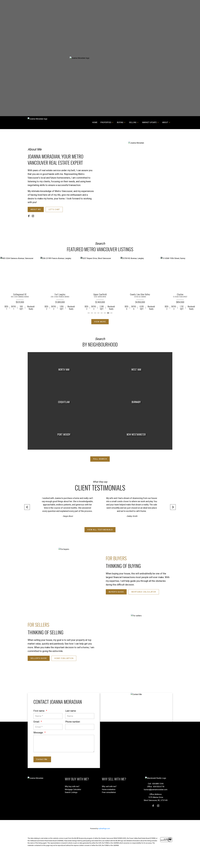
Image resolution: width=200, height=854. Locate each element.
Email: (36, 721)
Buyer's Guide (116, 592)
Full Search (100, 459)
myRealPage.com (104, 828)
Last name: (70, 710)
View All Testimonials (100, 530)
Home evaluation (108, 789)
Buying (120, 122)
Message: (38, 732)
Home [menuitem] (94, 122)
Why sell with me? (109, 786)
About (165, 122)
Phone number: (72, 721)
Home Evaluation (63, 658)
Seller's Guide (39, 658)
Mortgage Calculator (143, 592)
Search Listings (71, 792)
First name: (39, 710)
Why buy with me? (72, 786)
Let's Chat (54, 209)
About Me (36, 209)
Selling (132, 122)
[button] (36, 209)
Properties (105, 122)
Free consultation (109, 792)
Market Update (149, 122)
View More (100, 322)
